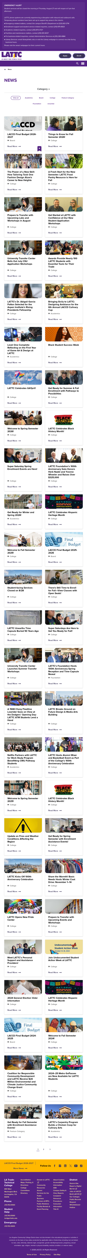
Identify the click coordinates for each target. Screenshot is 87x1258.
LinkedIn (65, 1165)
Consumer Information (57, 1205)
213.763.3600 (9, 1226)
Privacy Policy (45, 1254)
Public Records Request (75, 1200)
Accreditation (26, 1180)
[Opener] (85, 1170)
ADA (55, 1188)
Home (5, 69)
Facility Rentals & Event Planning (43, 1207)
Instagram (60, 1165)
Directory (24, 1193)
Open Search (77, 63)
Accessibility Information (58, 1183)
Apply (65, 55)
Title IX (56, 1209)
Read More (12, 146)
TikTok (81, 1165)
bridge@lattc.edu (10, 1218)
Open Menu (82, 63)
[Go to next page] (50, 1149)
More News (18, 1168)
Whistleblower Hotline (75, 1206)
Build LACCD (74, 1194)
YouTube (75, 1165)
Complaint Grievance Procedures (57, 1198)
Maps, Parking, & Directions (27, 1183)
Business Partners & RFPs (43, 1199)
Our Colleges (75, 1197)
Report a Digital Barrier (75, 1187)
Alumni (39, 1190)
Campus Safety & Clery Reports (59, 1191)
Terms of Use (32, 1254)
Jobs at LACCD (75, 1191)
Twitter (70, 1165)
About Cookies (58, 1180)
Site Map (57, 1254)
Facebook (54, 1165)
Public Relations (43, 1204)
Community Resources (41, 1186)
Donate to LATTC (43, 1180)
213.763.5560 (9, 1205)
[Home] (25, 55)
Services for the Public (43, 1194)
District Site (74, 1183)
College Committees (25, 1189)
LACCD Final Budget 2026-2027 (18, 1163)
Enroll (79, 55)
